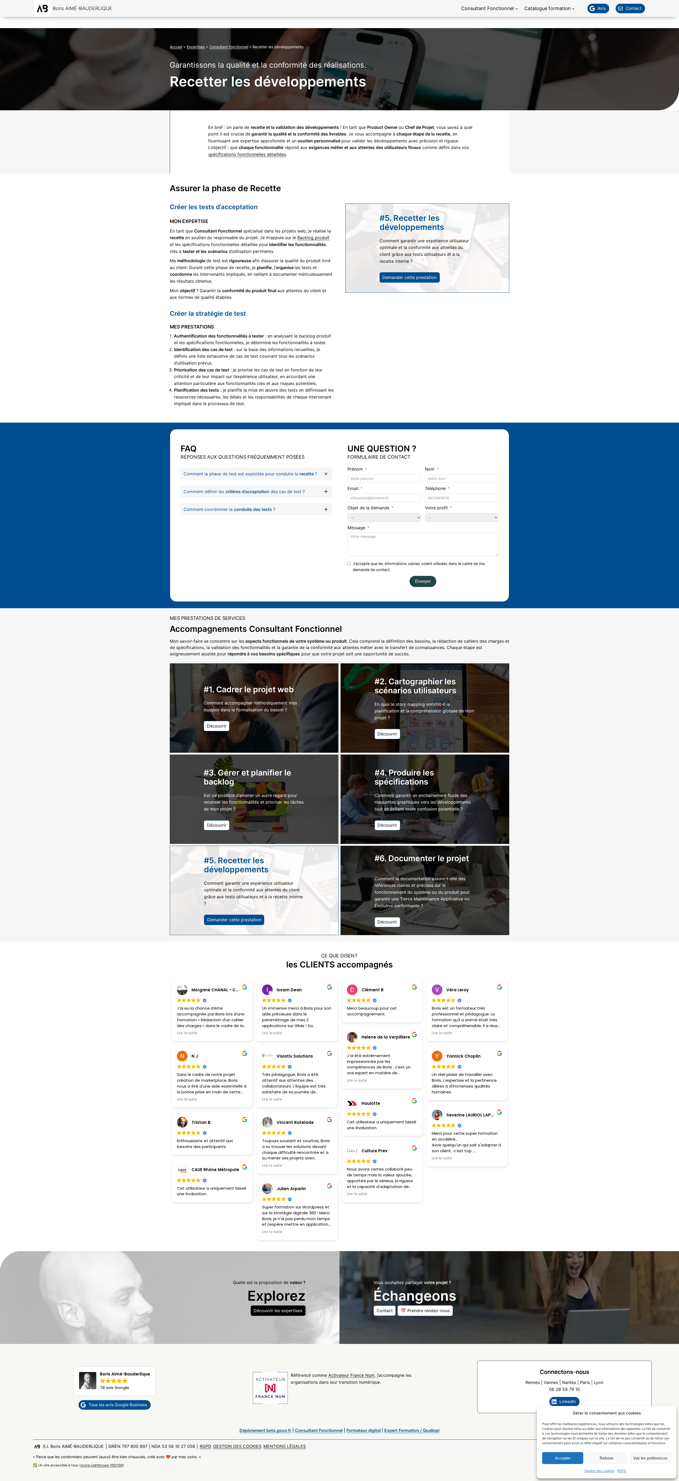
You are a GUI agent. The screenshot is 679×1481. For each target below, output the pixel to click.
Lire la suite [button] (187, 1033)
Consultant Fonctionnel (319, 1430)
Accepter (563, 1458)
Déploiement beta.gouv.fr (265, 1430)
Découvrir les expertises (278, 1310)
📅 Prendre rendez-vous (425, 1310)
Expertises (196, 47)
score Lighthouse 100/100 (102, 1465)
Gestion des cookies (600, 1471)
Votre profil (436, 507)
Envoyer (423, 581)
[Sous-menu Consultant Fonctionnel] (516, 8)
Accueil (176, 47)
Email (352, 488)
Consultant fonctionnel (228, 47)
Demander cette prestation (409, 277)
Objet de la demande (368, 507)
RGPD (621, 1471)
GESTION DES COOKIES (237, 1446)
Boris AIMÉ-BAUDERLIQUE (82, 8)
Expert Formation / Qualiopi (411, 1430)
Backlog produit (313, 237)
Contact (385, 1310)
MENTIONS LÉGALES (284, 1446)
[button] (256, 473)
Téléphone (435, 488)
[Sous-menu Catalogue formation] (573, 8)
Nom (429, 469)
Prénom (355, 469)
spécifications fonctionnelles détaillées (247, 154)
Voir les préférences (650, 1458)
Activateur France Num (351, 1375)
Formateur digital (363, 1430)
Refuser (606, 1458)
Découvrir (217, 726)
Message (356, 527)
